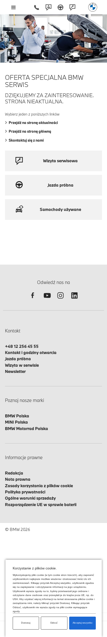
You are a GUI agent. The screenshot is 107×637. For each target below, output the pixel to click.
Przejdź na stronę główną (30, 131)
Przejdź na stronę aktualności (33, 122)
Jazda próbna (18, 358)
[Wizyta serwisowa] (72, 7)
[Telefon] (37, 7)
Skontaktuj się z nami (26, 140)
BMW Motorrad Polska (26, 428)
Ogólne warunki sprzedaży (30, 498)
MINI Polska (16, 422)
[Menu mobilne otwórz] (13, 7)
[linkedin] (74, 299)
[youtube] (47, 299)
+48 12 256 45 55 (22, 346)
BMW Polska (17, 415)
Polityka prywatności (25, 491)
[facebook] (33, 299)
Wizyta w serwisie (22, 365)
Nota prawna (17, 479)
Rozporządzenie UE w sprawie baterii (40, 504)
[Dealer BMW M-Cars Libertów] (92, 7)
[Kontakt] (48, 7)
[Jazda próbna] (60, 7)
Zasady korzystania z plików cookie (39, 485)
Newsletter (15, 371)
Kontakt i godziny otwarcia (30, 352)
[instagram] (60, 299)
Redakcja (14, 473)
